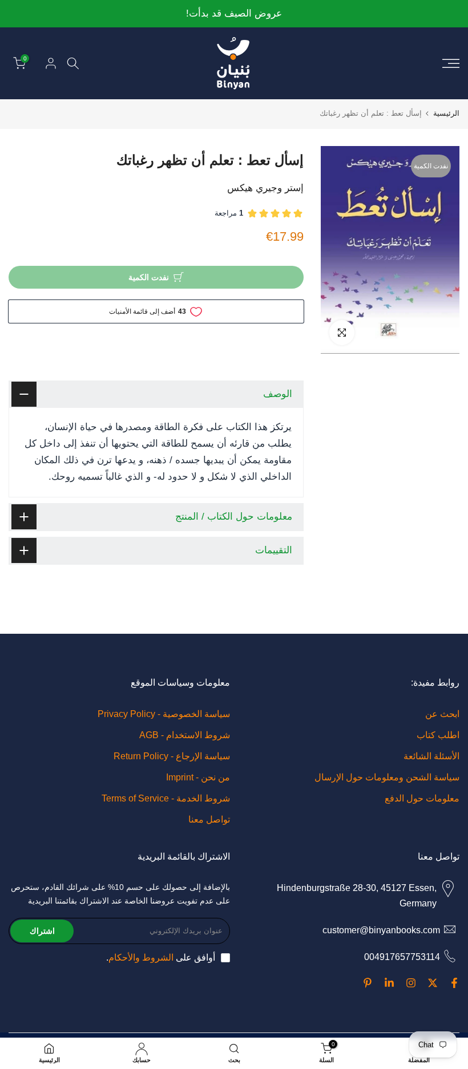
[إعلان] (234, 14)
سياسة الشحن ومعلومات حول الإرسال (386, 777)
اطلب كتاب (438, 735)
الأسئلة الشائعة (431, 756)
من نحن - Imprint (198, 777)
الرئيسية (446, 113)
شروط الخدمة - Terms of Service (166, 798)
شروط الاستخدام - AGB (184, 735)
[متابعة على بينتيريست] (367, 983)
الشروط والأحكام (141, 957)
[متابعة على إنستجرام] (411, 983)
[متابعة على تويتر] (432, 983)
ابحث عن (442, 714)
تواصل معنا (209, 819)
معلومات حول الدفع (422, 798)
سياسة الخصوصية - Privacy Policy (164, 714)
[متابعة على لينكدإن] (389, 983)
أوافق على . (160, 957)
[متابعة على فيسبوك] (454, 983)
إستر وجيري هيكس (265, 188)
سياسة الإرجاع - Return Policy (172, 756)
